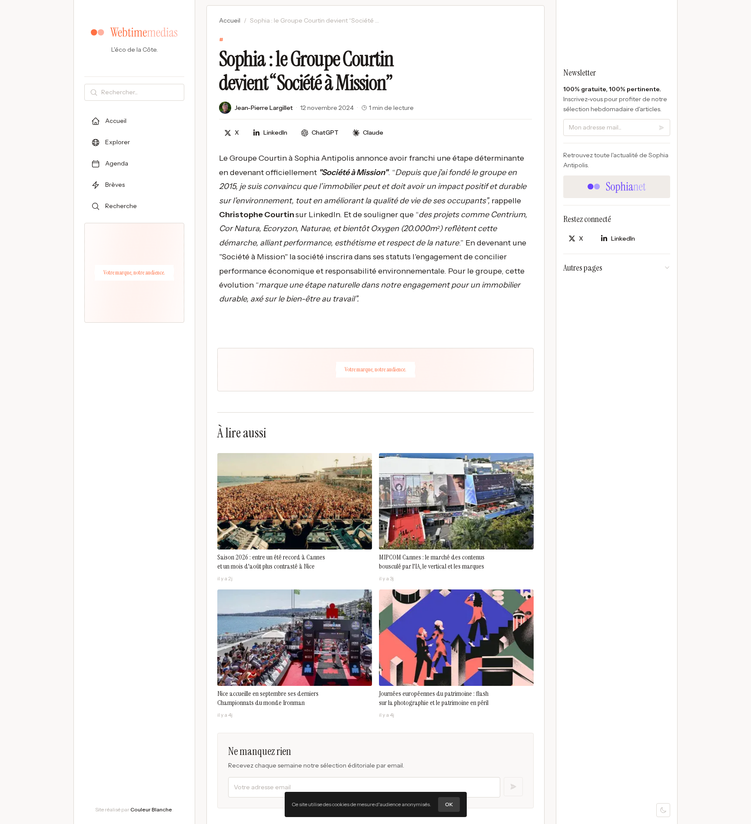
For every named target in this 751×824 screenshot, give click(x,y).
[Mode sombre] (663, 810)
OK (449, 804)
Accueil (229, 20)
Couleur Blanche (151, 809)
